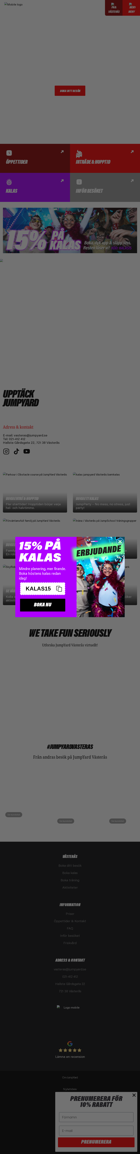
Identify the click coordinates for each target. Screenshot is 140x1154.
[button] (42, 588)
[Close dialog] (120, 541)
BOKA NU (42, 605)
